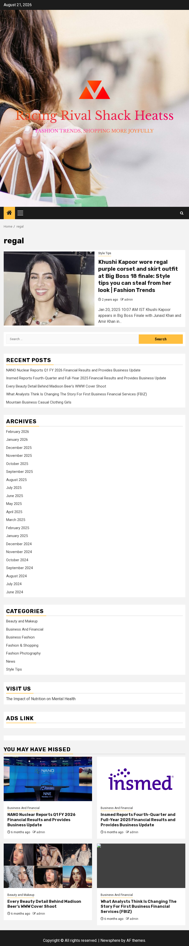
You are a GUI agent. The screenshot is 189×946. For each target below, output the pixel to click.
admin (128, 299)
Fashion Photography (23, 653)
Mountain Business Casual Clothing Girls (38, 402)
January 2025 (17, 536)
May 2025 (14, 504)
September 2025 (19, 471)
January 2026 (17, 439)
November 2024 (19, 552)
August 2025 (16, 480)
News (10, 661)
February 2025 (17, 528)
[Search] (182, 213)
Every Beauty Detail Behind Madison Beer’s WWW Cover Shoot (56, 386)
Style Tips (104, 253)
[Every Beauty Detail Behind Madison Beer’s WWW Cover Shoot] (48, 866)
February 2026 (17, 431)
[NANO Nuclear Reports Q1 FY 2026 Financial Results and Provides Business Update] (48, 779)
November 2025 (19, 455)
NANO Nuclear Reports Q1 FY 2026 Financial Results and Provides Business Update (73, 370)
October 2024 (17, 560)
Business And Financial (24, 629)
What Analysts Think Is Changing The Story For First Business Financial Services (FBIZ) (76, 394)
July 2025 (13, 487)
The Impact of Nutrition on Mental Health (41, 698)
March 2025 (15, 520)
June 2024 (14, 592)
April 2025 (14, 512)
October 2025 (17, 464)
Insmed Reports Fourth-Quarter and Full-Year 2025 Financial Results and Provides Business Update (86, 378)
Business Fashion (20, 637)
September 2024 (19, 568)
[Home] (9, 213)
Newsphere (110, 940)
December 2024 (19, 544)
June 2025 (14, 496)
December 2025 (19, 447)
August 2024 (16, 576)
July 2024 (13, 584)
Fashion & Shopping (22, 645)
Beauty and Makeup (22, 621)
